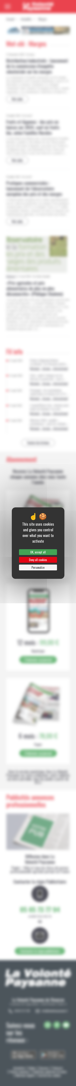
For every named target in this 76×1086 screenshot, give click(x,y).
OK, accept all (38, 552)
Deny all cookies (38, 560)
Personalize (38, 567)
